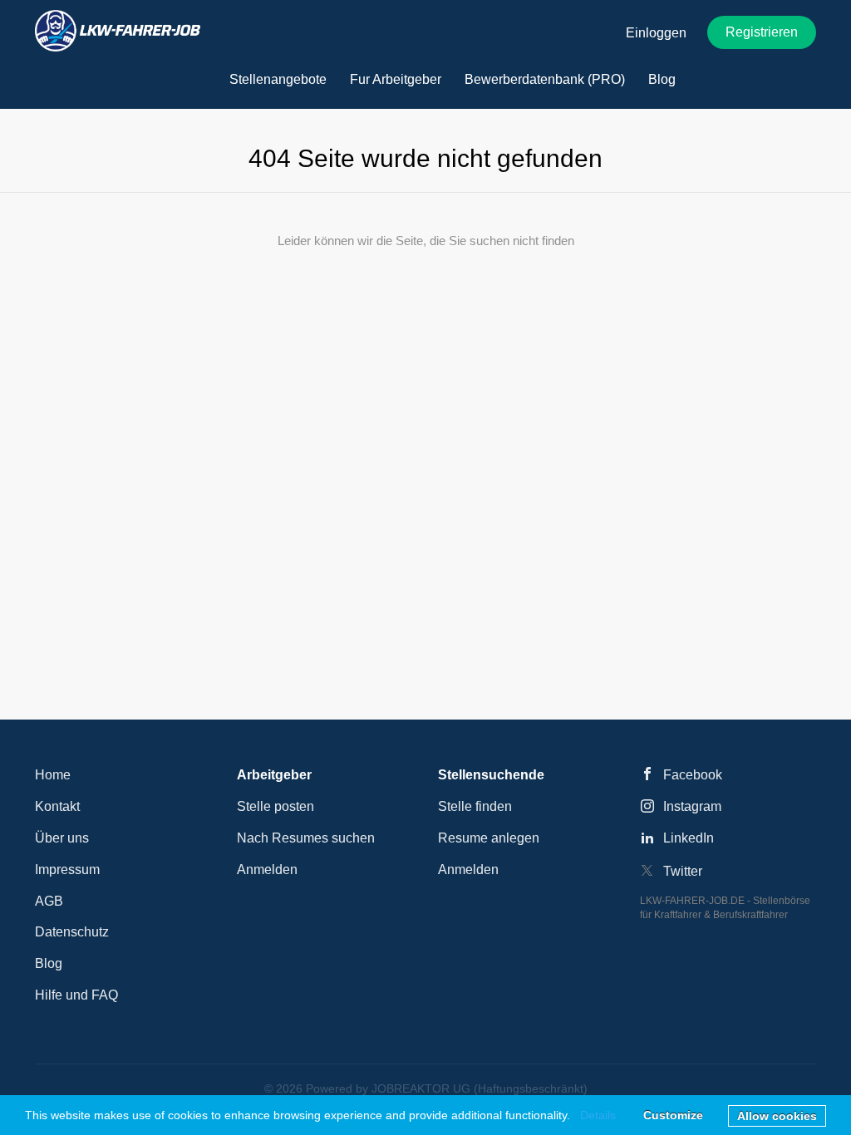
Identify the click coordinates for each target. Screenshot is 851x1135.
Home (53, 775)
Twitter (682, 871)
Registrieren (762, 32)
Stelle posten (275, 806)
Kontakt (57, 806)
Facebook (692, 775)
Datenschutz (72, 932)
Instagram (692, 806)
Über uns (62, 838)
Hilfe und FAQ (76, 995)
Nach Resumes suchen (306, 838)
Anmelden (267, 869)
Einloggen (656, 33)
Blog (48, 963)
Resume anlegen (488, 838)
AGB (49, 901)
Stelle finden (475, 806)
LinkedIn (688, 838)
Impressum (67, 869)
